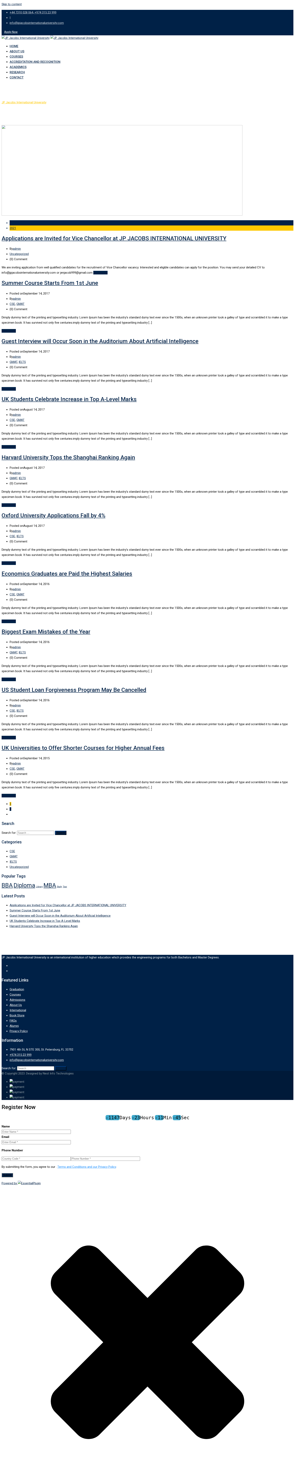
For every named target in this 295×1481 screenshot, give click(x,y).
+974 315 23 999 (21, 1055)
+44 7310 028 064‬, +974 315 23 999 (33, 12)
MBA (50, 885)
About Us (17, 51)
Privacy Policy (19, 1031)
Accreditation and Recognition (35, 62)
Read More (100, 272)
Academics (18, 67)
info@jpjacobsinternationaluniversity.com (37, 23)
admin (17, 249)
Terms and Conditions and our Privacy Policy (86, 1167)
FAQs (13, 1020)
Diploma (24, 885)
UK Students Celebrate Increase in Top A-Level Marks (69, 399)
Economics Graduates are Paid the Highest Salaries (67, 573)
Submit (7, 1175)
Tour (65, 886)
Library (39, 886)
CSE (12, 304)
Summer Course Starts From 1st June (50, 283)
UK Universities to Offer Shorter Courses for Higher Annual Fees (83, 748)
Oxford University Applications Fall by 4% (53, 515)
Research (17, 72)
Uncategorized (19, 254)
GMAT (20, 304)
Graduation (17, 989)
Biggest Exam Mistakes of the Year (46, 631)
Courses (16, 56)
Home (14, 46)
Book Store (17, 1015)
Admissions (17, 1000)
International (18, 1010)
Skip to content (12, 4)
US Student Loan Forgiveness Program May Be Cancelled (74, 690)
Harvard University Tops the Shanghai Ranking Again (68, 457)
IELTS (22, 362)
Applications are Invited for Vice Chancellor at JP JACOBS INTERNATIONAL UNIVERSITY (114, 238)
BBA (7, 885)
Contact (16, 77)
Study (59, 886)
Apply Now (11, 32)
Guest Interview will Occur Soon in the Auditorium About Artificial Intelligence (100, 341)
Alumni (14, 1026)
